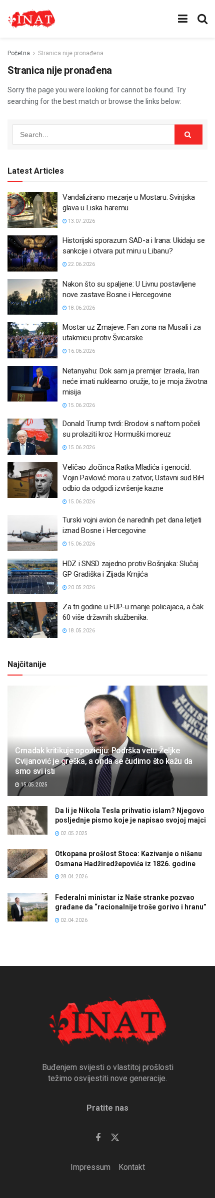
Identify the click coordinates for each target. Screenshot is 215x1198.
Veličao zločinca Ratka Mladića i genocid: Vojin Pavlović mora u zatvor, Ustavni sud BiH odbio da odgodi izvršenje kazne (133, 478)
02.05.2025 (74, 833)
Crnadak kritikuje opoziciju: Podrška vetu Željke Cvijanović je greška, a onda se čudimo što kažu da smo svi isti (103, 761)
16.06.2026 (81, 351)
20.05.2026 (81, 587)
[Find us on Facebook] (98, 1138)
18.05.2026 (81, 630)
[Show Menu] (183, 19)
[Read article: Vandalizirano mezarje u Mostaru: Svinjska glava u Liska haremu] (33, 210)
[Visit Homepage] (32, 19)
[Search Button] (203, 19)
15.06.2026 (81, 405)
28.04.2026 (74, 876)
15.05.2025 (34, 784)
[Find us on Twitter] (115, 1138)
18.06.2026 (81, 308)
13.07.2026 (81, 221)
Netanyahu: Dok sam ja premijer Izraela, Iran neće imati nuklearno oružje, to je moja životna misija (135, 381)
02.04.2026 (74, 920)
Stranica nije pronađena (71, 53)
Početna (19, 53)
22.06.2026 (81, 264)
